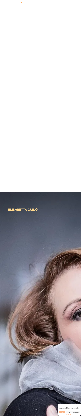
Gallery (30, 2)
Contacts (57, 2)
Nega (69, 412)
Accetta (62, 412)
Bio (21, 2)
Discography (25, 2)
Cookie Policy (67, 414)
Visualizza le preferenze (76, 412)
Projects (47, 2)
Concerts (53, 2)
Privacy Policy (71, 414)
